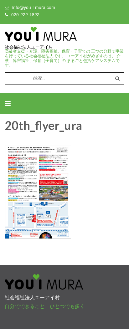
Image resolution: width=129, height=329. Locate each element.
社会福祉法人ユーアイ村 (29, 46)
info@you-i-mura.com (33, 7)
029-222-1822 (25, 14)
